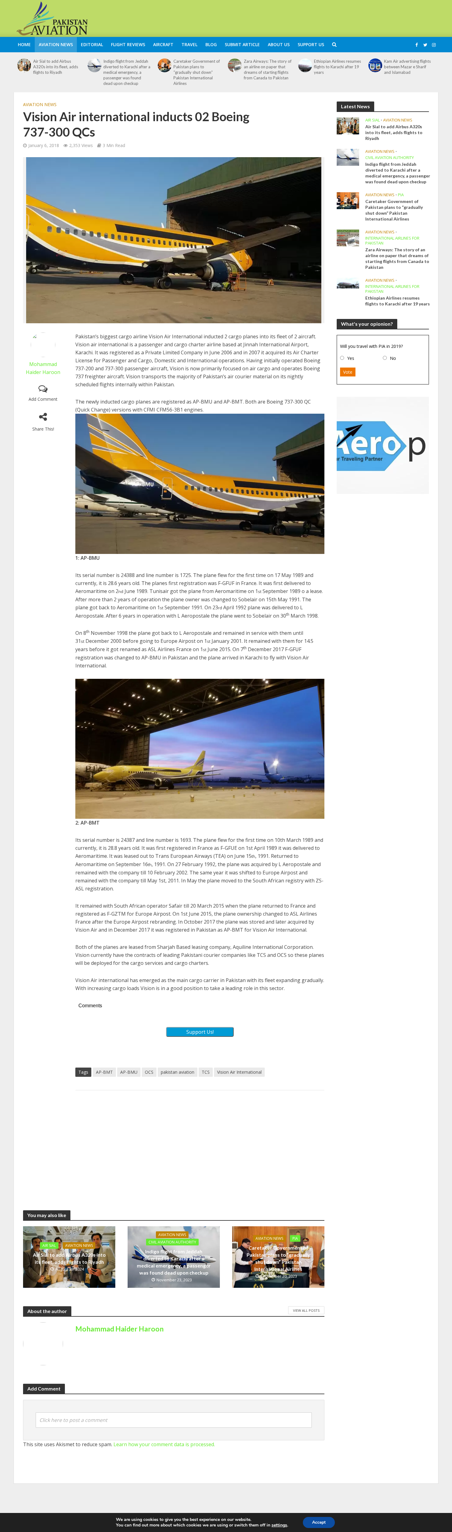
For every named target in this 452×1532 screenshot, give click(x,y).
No (393, 358)
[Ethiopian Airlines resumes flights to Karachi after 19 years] (305, 65)
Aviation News (56, 44)
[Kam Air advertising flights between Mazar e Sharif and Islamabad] (375, 65)
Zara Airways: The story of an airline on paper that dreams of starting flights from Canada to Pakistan (267, 69)
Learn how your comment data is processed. (164, 1444)
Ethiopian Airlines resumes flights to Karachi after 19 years (337, 67)
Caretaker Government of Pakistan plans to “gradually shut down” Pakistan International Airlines (196, 72)
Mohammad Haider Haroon (119, 1328)
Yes (350, 358)
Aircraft (163, 44)
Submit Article (242, 44)
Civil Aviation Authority (172, 1241)
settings (279, 1525)
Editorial (92, 44)
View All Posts (306, 1310)
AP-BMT (104, 1072)
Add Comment (43, 399)
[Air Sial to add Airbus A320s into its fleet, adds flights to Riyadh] (24, 65)
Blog (211, 44)
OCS (149, 1072)
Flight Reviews (128, 44)
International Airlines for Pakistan (392, 241)
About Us (279, 44)
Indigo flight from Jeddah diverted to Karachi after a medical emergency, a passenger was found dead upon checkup (126, 72)
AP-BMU (128, 1072)
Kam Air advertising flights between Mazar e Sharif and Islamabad (407, 67)
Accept (319, 1522)
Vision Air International (239, 1072)
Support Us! (200, 1032)
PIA (295, 1238)
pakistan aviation (177, 1072)
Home (24, 44)
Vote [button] (347, 372)
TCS (206, 1072)
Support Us (311, 44)
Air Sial (49, 1245)
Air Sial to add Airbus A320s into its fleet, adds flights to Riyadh (55, 67)
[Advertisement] (326, 17)
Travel (189, 44)
